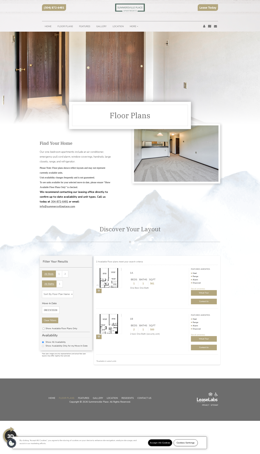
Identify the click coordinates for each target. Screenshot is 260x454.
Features (84, 26)
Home (48, 26)
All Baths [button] (49, 284)
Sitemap (214, 405)
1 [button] (59, 274)
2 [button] (65, 274)
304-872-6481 (59, 201)
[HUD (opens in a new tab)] (210, 394)
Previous (101, 278)
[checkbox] (44, 329)
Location (118, 26)
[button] (54, 7)
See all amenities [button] (198, 289)
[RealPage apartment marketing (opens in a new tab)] (203, 400)
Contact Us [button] (204, 301)
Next (117, 278)
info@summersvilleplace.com (57, 206)
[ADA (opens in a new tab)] (216, 394)
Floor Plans (65, 26)
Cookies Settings (186, 442)
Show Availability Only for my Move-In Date (67, 345)
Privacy (205, 405)
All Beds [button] (49, 274)
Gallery (101, 26)
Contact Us (144, 398)
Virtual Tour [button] (204, 293)
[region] (109, 442)
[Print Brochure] (99, 291)
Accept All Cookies (160, 442)
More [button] (133, 26)
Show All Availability (56, 342)
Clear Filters (50, 320)
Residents (127, 398)
